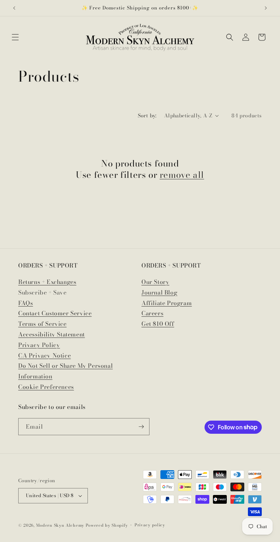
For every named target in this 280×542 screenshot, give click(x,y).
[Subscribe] (141, 426)
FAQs (25, 303)
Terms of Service (42, 323)
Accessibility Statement (51, 334)
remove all (182, 174)
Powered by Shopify (107, 525)
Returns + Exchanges (47, 281)
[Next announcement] (266, 8)
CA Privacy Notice (44, 355)
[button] (15, 37)
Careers (152, 313)
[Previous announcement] (14, 8)
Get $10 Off (157, 323)
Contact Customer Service (55, 313)
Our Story (155, 281)
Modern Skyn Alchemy (60, 525)
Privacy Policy (39, 344)
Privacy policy (150, 525)
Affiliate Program (166, 303)
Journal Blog (159, 292)
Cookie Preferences (46, 386)
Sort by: (147, 116)
